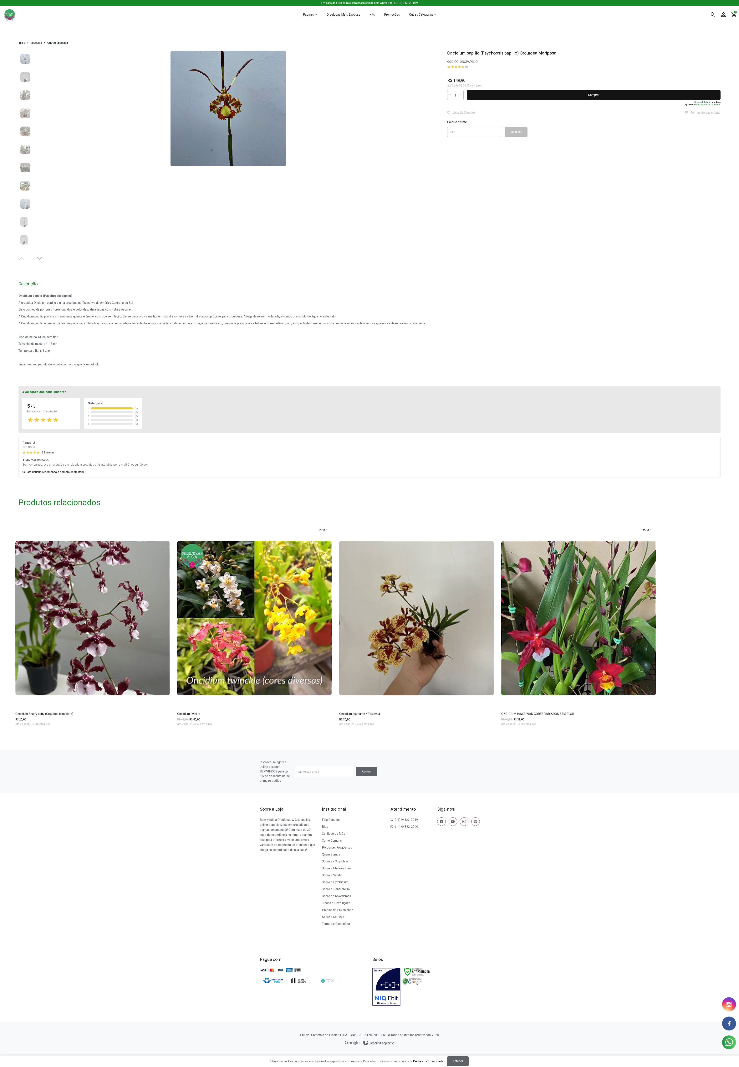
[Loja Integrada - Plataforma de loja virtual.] (378, 1043)
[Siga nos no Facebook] (441, 822)
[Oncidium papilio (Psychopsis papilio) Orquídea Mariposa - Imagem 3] (25, 95)
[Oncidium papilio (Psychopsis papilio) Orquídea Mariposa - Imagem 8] (25, 185)
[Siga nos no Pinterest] (475, 822)
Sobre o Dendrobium (336, 889)
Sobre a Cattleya (333, 917)
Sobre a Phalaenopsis (337, 868)
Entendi (458, 1061)
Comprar (593, 95)
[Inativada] (386, 987)
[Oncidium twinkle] (254, 632)
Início (21, 42)
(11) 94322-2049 (369, 2)
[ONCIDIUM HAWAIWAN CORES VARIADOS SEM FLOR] (578, 632)
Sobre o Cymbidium (335, 882)
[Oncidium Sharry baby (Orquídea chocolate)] (92, 632)
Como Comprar (332, 840)
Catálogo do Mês (333, 833)
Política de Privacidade (337, 910)
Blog (325, 827)
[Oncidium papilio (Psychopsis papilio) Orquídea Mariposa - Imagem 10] (25, 222)
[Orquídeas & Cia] (148, 15)
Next (40, 258)
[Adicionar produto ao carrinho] (92, 736)
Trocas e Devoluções (336, 903)
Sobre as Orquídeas (335, 861)
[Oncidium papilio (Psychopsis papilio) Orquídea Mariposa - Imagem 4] (25, 113)
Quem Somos (331, 854)
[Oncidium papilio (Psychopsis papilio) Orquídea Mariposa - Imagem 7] (25, 167)
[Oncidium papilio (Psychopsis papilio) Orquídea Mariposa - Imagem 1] (25, 59)
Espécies (36, 42)
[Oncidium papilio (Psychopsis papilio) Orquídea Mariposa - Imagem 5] (25, 131)
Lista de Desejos (464, 112)
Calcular (516, 132)
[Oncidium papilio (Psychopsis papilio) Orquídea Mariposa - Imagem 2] (25, 77)
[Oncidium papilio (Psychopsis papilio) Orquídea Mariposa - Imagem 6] (25, 149)
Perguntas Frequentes (337, 847)
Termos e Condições (336, 924)
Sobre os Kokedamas (336, 896)
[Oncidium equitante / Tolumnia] (416, 632)
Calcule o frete (457, 122)
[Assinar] (366, 771)
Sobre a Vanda (331, 875)
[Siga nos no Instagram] (464, 822)
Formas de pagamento (705, 112)
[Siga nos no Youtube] (453, 822)
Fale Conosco (331, 820)
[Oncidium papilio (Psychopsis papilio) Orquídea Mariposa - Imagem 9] (25, 203)
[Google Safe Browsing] (412, 981)
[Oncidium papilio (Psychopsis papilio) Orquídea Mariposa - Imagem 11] (25, 240)
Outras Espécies (57, 42)
